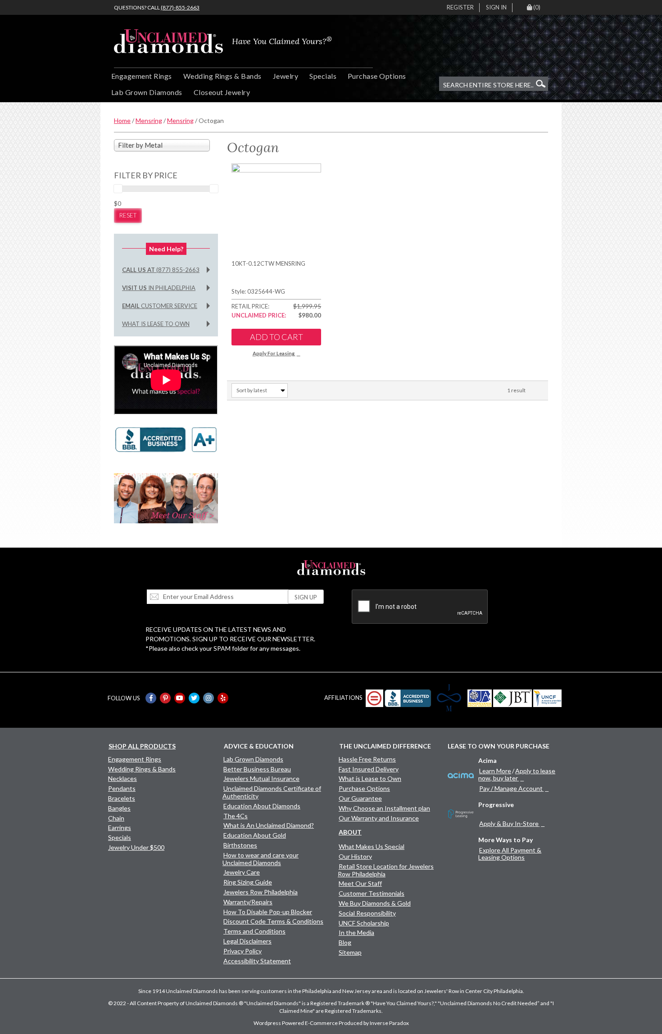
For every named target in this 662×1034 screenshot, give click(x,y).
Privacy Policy (242, 951)
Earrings (119, 827)
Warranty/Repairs (247, 902)
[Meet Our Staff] (166, 497)
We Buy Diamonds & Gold (375, 903)
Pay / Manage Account (511, 788)
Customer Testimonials (371, 893)
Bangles (119, 808)
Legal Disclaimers (247, 941)
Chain (116, 818)
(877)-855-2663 (180, 7)
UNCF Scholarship (364, 923)
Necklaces (122, 778)
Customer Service (159, 305)
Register (460, 7)
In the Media (356, 932)
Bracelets (121, 798)
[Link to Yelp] (223, 698)
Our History (355, 856)
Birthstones (240, 845)
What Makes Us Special (371, 846)
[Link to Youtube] (179, 698)
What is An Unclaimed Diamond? (268, 825)
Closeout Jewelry (222, 92)
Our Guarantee (360, 798)
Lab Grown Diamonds (146, 92)
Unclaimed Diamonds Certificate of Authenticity (271, 792)
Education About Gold (254, 835)
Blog (345, 942)
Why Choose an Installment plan (384, 808)
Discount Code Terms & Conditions (273, 921)
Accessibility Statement (257, 961)
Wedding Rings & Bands (222, 76)
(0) (536, 7)
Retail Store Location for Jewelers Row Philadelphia (386, 870)
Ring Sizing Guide (247, 882)
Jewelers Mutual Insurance (261, 778)
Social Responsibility (367, 913)
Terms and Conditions (254, 931)
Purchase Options (377, 76)
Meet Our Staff (360, 883)
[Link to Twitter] (194, 698)
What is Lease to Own (156, 323)
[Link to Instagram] (208, 698)
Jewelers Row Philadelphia (260, 892)
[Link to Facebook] (150, 698)
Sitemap (350, 952)
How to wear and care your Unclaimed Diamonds (260, 858)
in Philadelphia (158, 287)
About (350, 832)
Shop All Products (142, 746)
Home (122, 120)
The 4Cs (235, 816)
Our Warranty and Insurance (379, 818)
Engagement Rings (141, 76)
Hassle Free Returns (367, 759)
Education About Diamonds (261, 806)
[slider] (117, 188)
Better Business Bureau (257, 769)
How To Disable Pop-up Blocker (267, 912)
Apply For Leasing (274, 353)
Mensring (149, 120)
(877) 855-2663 (161, 269)
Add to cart (276, 337)
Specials (322, 76)
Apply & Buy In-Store (509, 823)
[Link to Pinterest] (165, 698)
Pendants (122, 788)
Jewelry (285, 76)
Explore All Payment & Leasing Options (509, 853)
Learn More (495, 771)
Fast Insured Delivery (369, 769)
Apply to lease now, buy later (516, 774)
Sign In (496, 7)
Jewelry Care (241, 872)
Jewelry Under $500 (136, 847)
